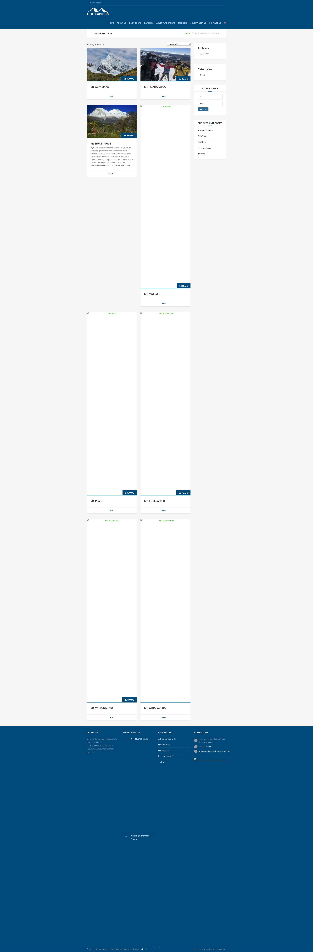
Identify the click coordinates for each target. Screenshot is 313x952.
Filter (203, 109)
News (202, 75)
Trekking (182, 23)
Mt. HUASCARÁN (100, 143)
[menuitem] (225, 23)
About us (121, 23)
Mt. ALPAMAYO (99, 86)
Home (111, 23)
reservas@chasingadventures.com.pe (214, 751)
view (110, 96)
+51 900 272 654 (205, 747)
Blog (194, 949)
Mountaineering (198, 23)
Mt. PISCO (96, 500)
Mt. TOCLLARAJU (154, 500)
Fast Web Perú (141, 949)
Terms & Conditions (206, 949)
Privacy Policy (221, 949)
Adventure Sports (165, 23)
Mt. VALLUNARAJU (101, 707)
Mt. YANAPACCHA (155, 707)
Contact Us (215, 23)
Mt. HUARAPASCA (155, 86)
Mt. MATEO (151, 293)
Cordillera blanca (139, 739)
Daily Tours (135, 23)
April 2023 (204, 54)
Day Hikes (148, 23)
